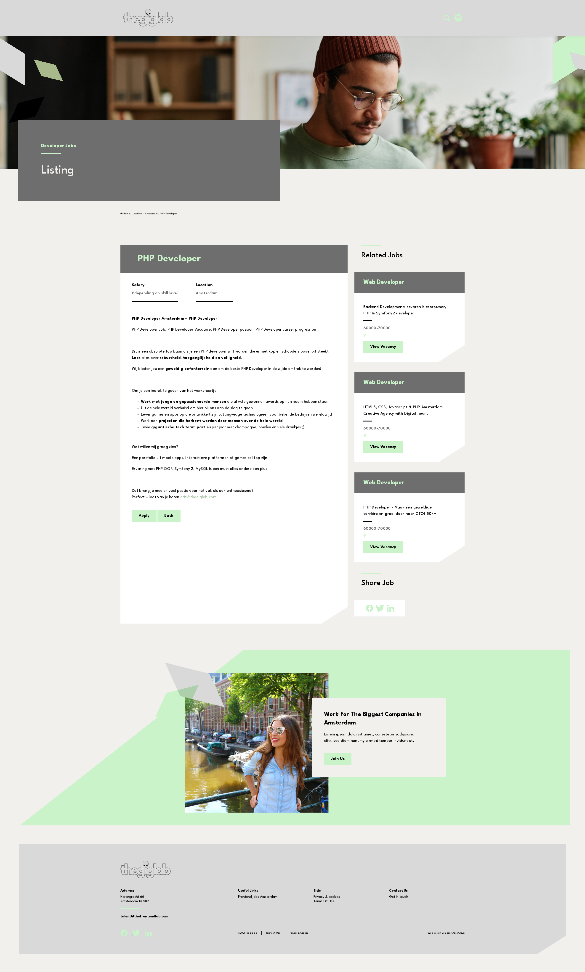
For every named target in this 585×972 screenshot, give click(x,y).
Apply (144, 516)
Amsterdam (151, 214)
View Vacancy (383, 347)
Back (168, 516)
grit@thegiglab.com (198, 497)
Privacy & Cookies (299, 933)
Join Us (338, 759)
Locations (137, 214)
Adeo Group (458, 933)
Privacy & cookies (327, 897)
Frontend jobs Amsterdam (257, 897)
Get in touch (398, 897)
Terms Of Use (324, 901)
